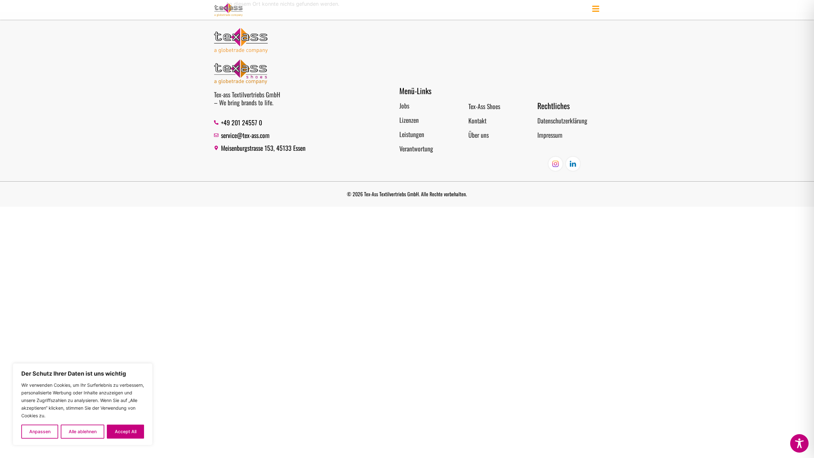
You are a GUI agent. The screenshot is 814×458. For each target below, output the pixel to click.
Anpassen (40, 431)
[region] (83, 404)
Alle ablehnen (83, 431)
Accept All (125, 431)
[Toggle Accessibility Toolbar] (799, 443)
